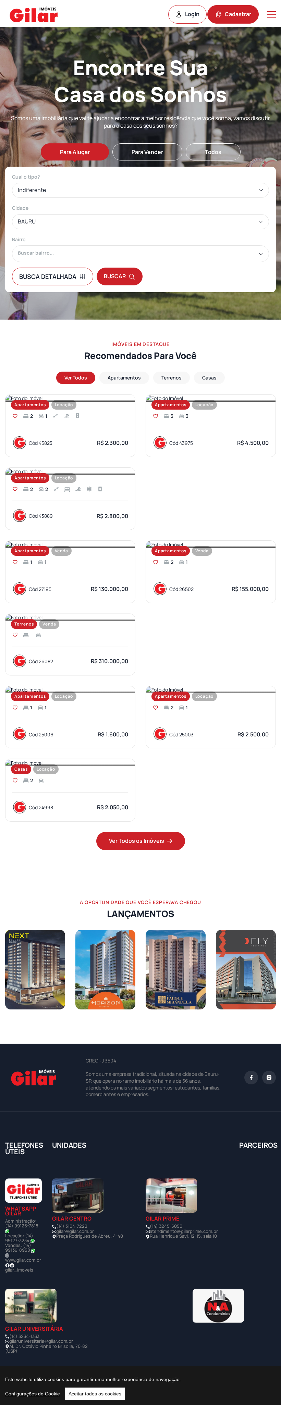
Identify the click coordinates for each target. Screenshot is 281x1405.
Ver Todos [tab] (75, 377)
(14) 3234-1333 (24, 1336)
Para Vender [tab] (147, 152)
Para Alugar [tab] (75, 152)
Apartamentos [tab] (124, 377)
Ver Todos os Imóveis (136, 841)
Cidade (20, 208)
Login (192, 14)
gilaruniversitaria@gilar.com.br (41, 1341)
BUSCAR (115, 276)
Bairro (19, 239)
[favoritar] (15, 416)
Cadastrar (238, 14)
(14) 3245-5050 (166, 1226)
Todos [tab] (213, 152)
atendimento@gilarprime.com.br (184, 1231)
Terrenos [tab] (171, 377)
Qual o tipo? (26, 176)
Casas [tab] (209, 377)
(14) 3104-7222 (71, 1226)
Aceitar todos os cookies (95, 1393)
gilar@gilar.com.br (75, 1231)
